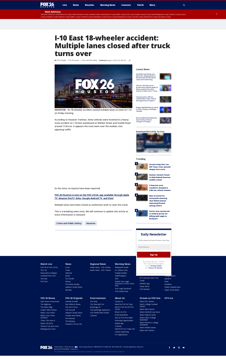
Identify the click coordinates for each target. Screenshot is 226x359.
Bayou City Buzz (46, 323)
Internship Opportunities (124, 320)
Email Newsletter (121, 315)
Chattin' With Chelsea (48, 310)
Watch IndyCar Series (148, 315)
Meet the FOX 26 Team (124, 304)
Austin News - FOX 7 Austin (100, 270)
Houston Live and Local (49, 326)
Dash (166, 281)
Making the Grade (121, 267)
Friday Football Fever (172, 287)
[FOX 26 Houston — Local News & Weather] (48, 5)
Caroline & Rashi (71, 301)
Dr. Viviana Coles (121, 270)
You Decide (69, 278)
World (67, 276)
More (152, 5)
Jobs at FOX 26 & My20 (124, 318)
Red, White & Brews (73, 304)
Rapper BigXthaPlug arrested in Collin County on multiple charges (147, 109)
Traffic (142, 281)
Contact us (119, 301)
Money (68, 281)
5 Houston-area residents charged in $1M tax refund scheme (160, 187)
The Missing (70, 321)
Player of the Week (171, 290)
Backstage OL (95, 307)
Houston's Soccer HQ (73, 324)
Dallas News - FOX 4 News (100, 267)
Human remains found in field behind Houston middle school (159, 177)
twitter (174, 347)
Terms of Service (155, 268)
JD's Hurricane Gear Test (149, 278)
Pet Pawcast (70, 318)
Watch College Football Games (148, 305)
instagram (179, 347)
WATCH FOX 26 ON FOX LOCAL (124, 308)
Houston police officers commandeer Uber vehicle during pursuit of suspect (146, 99)
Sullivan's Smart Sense (73, 287)
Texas (67, 270)
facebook (169, 347)
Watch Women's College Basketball (149, 323)
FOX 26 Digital (61, 60)
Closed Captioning (122, 332)
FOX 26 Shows (47, 298)
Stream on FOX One (150, 298)
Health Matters (120, 276)
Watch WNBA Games (148, 327)
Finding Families (121, 273)
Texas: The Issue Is (47, 320)
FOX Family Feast (121, 291)
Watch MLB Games (147, 309)
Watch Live (46, 264)
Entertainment (98, 298)
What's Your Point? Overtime (47, 316)
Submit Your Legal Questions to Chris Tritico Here (124, 283)
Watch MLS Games (147, 330)
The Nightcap (45, 304)
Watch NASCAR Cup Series (150, 312)
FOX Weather (145, 289)
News (68, 264)
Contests (93, 315)
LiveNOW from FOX (48, 276)
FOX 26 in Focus (71, 307)
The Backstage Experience (100, 310)
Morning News (122, 264)
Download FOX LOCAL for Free (150, 131)
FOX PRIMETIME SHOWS (99, 313)
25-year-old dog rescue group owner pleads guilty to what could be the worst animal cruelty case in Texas (147, 88)
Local (67, 267)
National (68, 273)
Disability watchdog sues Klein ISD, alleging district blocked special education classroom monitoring (146, 77)
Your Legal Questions (123, 288)
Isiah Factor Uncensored (49, 301)
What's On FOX (120, 312)
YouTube (43, 278)
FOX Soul (43, 281)
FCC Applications (121, 334)
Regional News (98, 264)
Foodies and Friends (73, 315)
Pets (116, 278)
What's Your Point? (47, 313)
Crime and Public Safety (89, 60)
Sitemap (68, 290)
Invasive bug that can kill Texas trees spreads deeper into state (160, 166)
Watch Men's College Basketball (148, 319)
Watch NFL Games (147, 301)
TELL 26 (43, 270)
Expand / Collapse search (184, 5)
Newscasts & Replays (48, 273)
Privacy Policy (156, 266)
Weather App (145, 283)
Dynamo (167, 278)
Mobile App (119, 323)
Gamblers (168, 284)
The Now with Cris (97, 304)
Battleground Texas (48, 329)
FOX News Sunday (72, 284)
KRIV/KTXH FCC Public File (125, 329)
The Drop (93, 301)
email (184, 347)
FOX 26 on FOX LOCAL (49, 267)
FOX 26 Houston (73, 60)
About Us (120, 298)
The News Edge (46, 307)
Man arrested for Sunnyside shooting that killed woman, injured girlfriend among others (158, 201)
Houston (90, 223)
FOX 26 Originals (74, 298)
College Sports (170, 276)
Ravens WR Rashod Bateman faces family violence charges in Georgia (146, 120)
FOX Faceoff (70, 310)
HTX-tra (168, 298)
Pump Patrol (144, 286)
